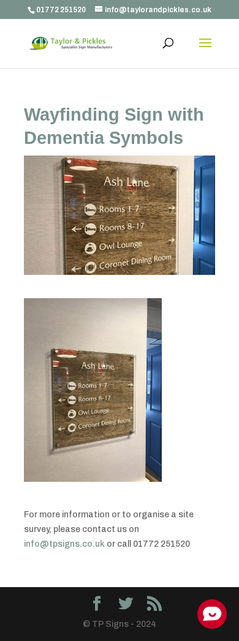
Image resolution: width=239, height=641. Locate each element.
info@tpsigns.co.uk (64, 544)
